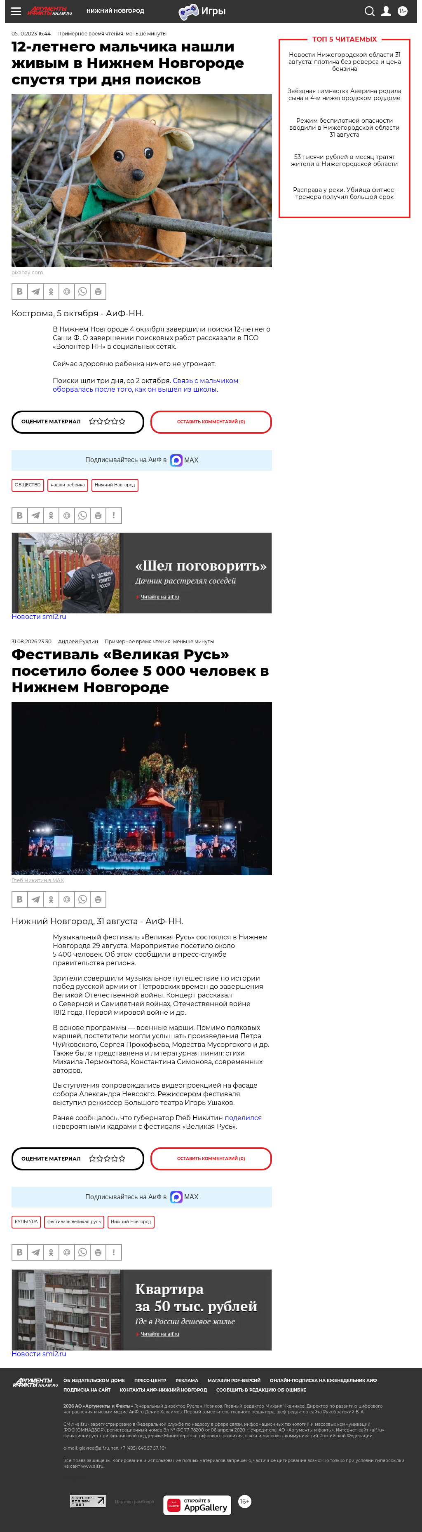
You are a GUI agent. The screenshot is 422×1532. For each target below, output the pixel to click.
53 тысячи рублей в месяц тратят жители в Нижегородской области (344, 161)
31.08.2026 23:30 (32, 641)
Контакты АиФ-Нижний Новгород (163, 1390)
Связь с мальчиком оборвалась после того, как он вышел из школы (146, 385)
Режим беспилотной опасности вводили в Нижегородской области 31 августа (344, 127)
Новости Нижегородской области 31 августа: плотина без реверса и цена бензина (344, 61)
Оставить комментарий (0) (211, 422)
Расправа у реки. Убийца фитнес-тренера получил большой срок (344, 194)
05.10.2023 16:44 (31, 33)
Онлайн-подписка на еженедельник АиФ (323, 1380)
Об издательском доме (94, 1380)
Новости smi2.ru (39, 617)
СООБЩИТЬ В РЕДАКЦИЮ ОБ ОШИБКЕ (261, 1390)
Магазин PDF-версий (234, 1380)
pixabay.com (27, 272)
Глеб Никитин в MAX (38, 880)
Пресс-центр (150, 1380)
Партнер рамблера (134, 1501)
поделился (243, 1118)
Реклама (187, 1380)
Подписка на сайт (86, 1390)
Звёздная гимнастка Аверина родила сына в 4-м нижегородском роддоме (344, 95)
